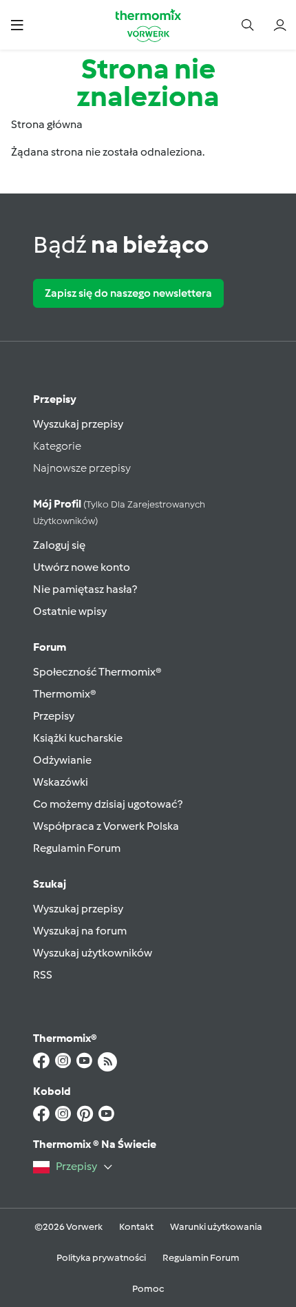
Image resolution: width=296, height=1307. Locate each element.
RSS (42, 974)
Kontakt (136, 1227)
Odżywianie (62, 759)
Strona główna (47, 124)
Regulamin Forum (76, 848)
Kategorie (57, 445)
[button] (16, 24)
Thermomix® (64, 693)
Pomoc (148, 1289)
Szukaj (49, 883)
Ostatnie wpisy (70, 611)
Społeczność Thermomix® (97, 671)
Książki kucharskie (78, 737)
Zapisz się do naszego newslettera (128, 293)
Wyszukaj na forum (80, 930)
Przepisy (54, 399)
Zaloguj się (59, 545)
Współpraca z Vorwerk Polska (106, 826)
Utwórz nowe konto (81, 567)
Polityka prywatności (101, 1258)
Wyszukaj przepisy (78, 423)
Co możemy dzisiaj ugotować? (107, 804)
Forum (49, 647)
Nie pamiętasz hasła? (85, 589)
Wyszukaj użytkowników (92, 952)
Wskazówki (60, 781)
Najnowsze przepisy (82, 467)
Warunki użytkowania (216, 1227)
